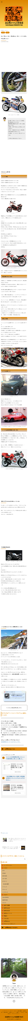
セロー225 (4, 878)
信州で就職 (7, 905)
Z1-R (3, 870)
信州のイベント (8, 913)
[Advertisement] (14, 57)
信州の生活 (7, 910)
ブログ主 (6, 918)
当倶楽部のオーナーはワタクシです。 (11, 742)
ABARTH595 (5, 900)
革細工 (5, 916)
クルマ (3, 832)
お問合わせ (7, 921)
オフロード (4, 881)
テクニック (4, 889)
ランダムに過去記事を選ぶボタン (14, 707)
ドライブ (4, 902)
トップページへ (8, 865)
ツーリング (4, 886)
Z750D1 (4, 873)
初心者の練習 (6, 884)
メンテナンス (5, 892)
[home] (14, 1001)
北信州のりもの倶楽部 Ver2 (14, 1017)
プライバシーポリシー (9, 924)
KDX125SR (4, 875)
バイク (6, 832)
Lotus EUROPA (5, 897)
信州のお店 (7, 908)
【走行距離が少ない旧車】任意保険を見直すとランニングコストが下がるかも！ (15, 778)
